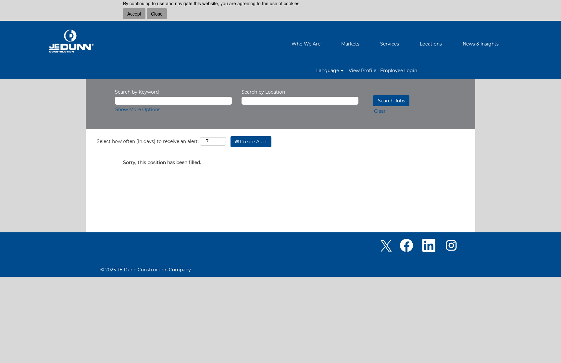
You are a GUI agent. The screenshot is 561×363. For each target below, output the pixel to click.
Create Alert (253, 142)
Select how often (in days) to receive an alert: (148, 141)
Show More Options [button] (137, 109)
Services (389, 44)
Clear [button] (380, 111)
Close (157, 13)
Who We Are (306, 44)
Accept (134, 13)
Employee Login (398, 70)
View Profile (362, 70)
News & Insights (481, 44)
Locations (431, 44)
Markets (350, 44)
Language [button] (328, 70)
